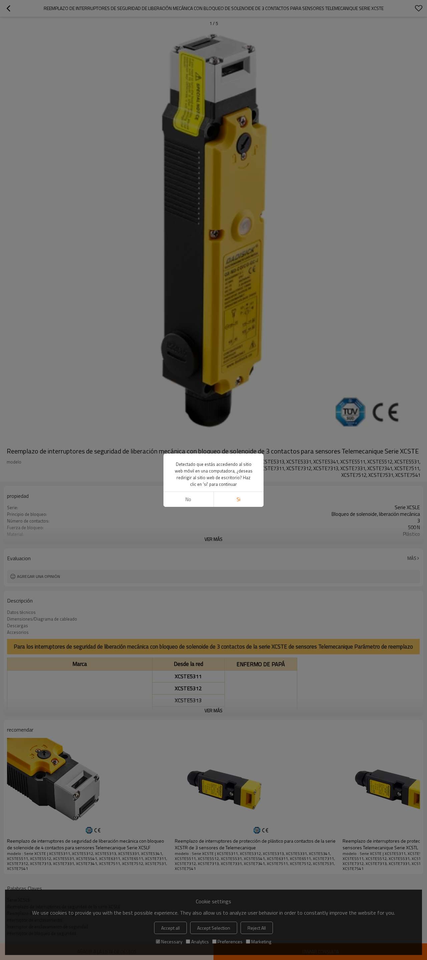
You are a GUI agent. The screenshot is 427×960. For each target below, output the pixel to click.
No (188, 499)
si (239, 499)
